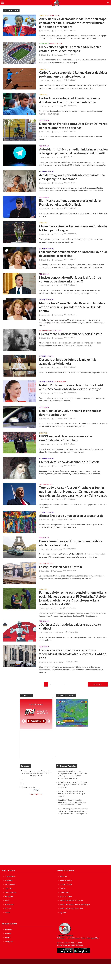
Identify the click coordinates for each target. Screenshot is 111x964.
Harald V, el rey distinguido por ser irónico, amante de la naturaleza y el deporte (71, 793)
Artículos (8, 908)
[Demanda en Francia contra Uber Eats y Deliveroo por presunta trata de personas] (19, 129)
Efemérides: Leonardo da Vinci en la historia (69, 462)
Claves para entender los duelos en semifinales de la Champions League (73, 228)
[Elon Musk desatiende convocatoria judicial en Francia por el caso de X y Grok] (19, 206)
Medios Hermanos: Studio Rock (71, 908)
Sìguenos (63, 912)
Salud (7, 900)
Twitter (8, 937)
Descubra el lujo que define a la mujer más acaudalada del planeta (67, 361)
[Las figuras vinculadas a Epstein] (19, 573)
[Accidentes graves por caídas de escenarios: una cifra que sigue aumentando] (19, 181)
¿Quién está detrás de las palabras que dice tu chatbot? (70, 626)
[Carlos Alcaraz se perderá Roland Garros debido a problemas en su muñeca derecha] (19, 78)
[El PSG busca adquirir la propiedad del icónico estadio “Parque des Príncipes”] (19, 53)
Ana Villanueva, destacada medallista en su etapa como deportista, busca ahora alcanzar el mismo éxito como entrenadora (72, 22)
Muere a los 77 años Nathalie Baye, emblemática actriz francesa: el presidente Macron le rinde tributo (72, 307)
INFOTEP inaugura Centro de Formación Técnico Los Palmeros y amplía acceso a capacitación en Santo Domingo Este (73, 811)
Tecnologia (44, 120)
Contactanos (64, 892)
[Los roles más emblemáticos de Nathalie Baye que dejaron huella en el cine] (19, 257)
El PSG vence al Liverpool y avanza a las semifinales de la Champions (65, 438)
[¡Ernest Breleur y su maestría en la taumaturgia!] (19, 521)
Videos (7, 912)
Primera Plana (54, 15)
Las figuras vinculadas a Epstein (60, 567)
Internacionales (46, 484)
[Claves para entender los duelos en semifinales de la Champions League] (19, 232)
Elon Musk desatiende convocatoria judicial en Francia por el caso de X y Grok (70, 202)
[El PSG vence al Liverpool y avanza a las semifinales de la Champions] (19, 442)
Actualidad (8, 880)
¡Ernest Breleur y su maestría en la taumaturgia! (72, 515)
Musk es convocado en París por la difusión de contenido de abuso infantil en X (70, 279)
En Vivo (62, 888)
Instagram (9, 941)
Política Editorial (66, 884)
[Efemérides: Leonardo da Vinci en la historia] (19, 468)
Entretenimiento (46, 172)
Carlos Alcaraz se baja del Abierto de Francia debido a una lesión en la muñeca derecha (69, 100)
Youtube (8, 933)
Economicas (44, 43)
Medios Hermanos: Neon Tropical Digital (75, 904)
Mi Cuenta (63, 876)
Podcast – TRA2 (66, 896)
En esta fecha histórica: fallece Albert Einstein (70, 334)
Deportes (43, 15)
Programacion (10, 876)
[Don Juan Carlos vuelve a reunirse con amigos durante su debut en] (19, 416)
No (23, 783)
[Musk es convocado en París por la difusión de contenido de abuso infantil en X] (19, 283)
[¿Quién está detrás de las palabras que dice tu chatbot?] (19, 630)
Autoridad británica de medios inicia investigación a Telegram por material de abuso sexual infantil (73, 151)
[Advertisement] (36, 744)
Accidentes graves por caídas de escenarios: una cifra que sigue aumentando (72, 177)
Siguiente (97, 684)
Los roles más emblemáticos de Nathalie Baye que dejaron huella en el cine (73, 253)
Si (22, 779)
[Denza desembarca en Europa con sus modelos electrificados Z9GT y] (19, 547)
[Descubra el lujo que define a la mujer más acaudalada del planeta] (19, 365)
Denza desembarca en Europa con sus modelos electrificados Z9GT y (70, 543)
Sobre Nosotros (66, 880)
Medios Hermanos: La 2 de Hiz (71, 900)
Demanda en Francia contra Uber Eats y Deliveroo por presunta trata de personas (73, 125)
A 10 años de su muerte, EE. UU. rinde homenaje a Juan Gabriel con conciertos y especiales (72, 784)
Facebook (8, 929)
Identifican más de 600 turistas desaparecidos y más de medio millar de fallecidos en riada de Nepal (72, 802)
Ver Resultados (36, 794)
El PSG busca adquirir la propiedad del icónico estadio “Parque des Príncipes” (70, 49)
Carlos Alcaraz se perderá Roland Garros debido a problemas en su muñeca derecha (73, 74)
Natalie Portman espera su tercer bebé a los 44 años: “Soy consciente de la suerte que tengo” (71, 387)
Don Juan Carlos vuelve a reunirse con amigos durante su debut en (70, 412)
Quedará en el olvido (29, 787)
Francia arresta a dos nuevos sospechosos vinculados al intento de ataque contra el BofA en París (72, 654)
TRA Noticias (58, 31)
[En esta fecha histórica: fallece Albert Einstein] (19, 340)
